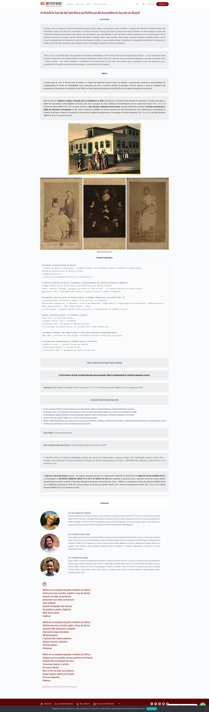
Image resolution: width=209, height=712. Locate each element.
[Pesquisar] (137, 4)
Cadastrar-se (162, 4)
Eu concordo (151, 709)
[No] (206, 709)
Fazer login (150, 4)
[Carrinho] (143, 4)
